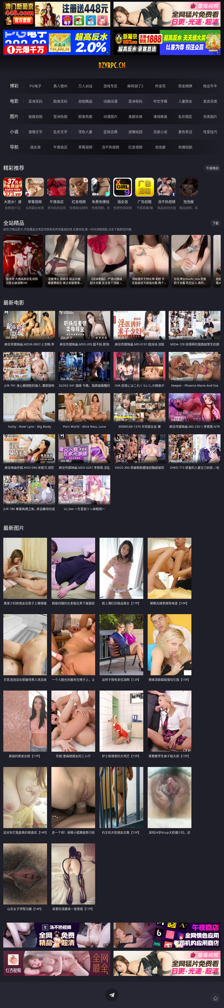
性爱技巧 (210, 131)
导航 (14, 147)
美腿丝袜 (135, 116)
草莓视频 (85, 147)
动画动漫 (110, 101)
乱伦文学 (60, 131)
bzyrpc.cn (112, 65)
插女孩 (35, 147)
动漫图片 (110, 116)
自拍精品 (85, 101)
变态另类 (210, 101)
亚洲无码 (35, 101)
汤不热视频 (110, 147)
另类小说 (160, 131)
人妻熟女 (185, 101)
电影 (14, 101)
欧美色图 (85, 116)
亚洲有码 (135, 101)
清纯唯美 (160, 116)
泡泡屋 (160, 147)
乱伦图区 (185, 116)
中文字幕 (160, 101)
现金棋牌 (185, 86)
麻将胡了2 (135, 86)
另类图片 (210, 116)
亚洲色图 (60, 116)
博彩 (14, 86)
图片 (14, 116)
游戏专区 (110, 86)
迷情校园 (135, 131)
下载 (215, 223)
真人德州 (60, 86)
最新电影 (13, 302)
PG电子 (35, 86)
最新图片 (13, 527)
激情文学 (35, 131)
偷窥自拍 (35, 116)
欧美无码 (60, 101)
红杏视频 (135, 147)
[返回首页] (215, 998)
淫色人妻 (85, 131)
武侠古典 (110, 131)
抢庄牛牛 (210, 86)
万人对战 (85, 86)
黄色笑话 (185, 131)
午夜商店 (60, 147)
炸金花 (160, 86)
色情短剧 (185, 147)
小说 (14, 132)
